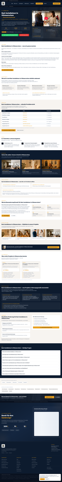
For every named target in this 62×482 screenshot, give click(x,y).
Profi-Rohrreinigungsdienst (22, 478)
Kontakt (45, 3)
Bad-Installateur (6, 6)
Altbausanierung (4, 459)
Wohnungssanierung (5, 462)
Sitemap (48, 464)
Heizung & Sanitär (34, 464)
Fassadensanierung (30, 389)
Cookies (48, 462)
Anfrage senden (56, 3)
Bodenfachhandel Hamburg (19, 477)
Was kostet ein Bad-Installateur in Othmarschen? (11, 351)
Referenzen (27, 3)
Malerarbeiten (37, 389)
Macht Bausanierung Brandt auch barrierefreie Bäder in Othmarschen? (16, 357)
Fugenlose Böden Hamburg (33, 477)
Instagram (10, 452)
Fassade (33, 467)
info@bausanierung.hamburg (55, 449)
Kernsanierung (23, 389)
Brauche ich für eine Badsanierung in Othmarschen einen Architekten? (16, 362)
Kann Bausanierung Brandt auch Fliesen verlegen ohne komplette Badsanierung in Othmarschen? (21, 365)
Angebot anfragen (49, 397)
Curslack (3, 382)
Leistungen (21, 3)
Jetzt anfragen (6, 215)
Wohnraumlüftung (5, 391)
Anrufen (14, 215)
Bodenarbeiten (11, 389)
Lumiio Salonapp (16, 478)
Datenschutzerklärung (44, 477)
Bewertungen (19, 469)
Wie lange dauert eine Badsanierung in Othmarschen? (12, 354)
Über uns (15, 3)
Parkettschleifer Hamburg (10, 478)
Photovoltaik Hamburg (26, 477)
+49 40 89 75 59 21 (37, 36)
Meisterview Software (4, 478)
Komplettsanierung (4, 464)
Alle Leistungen (4, 389)
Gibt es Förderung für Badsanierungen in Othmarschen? (13, 371)
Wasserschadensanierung (53, 389)
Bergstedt (25, 382)
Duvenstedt (20, 382)
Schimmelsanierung (44, 389)
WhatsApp (12, 430)
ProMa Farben (28, 478)
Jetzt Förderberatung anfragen (46, 327)
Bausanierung (17, 389)
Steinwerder (15, 382)
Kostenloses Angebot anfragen (9, 130)
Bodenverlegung (34, 462)
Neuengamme (9, 382)
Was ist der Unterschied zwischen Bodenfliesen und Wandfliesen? (15, 368)
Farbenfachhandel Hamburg (11, 477)
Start (12, 3)
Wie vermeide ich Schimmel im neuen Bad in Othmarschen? (13, 373)
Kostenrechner (39, 3)
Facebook (6, 452)
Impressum (48, 459)
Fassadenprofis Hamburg (4, 477)
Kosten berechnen (20, 130)
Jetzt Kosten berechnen (53, 247)
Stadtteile (32, 3)
